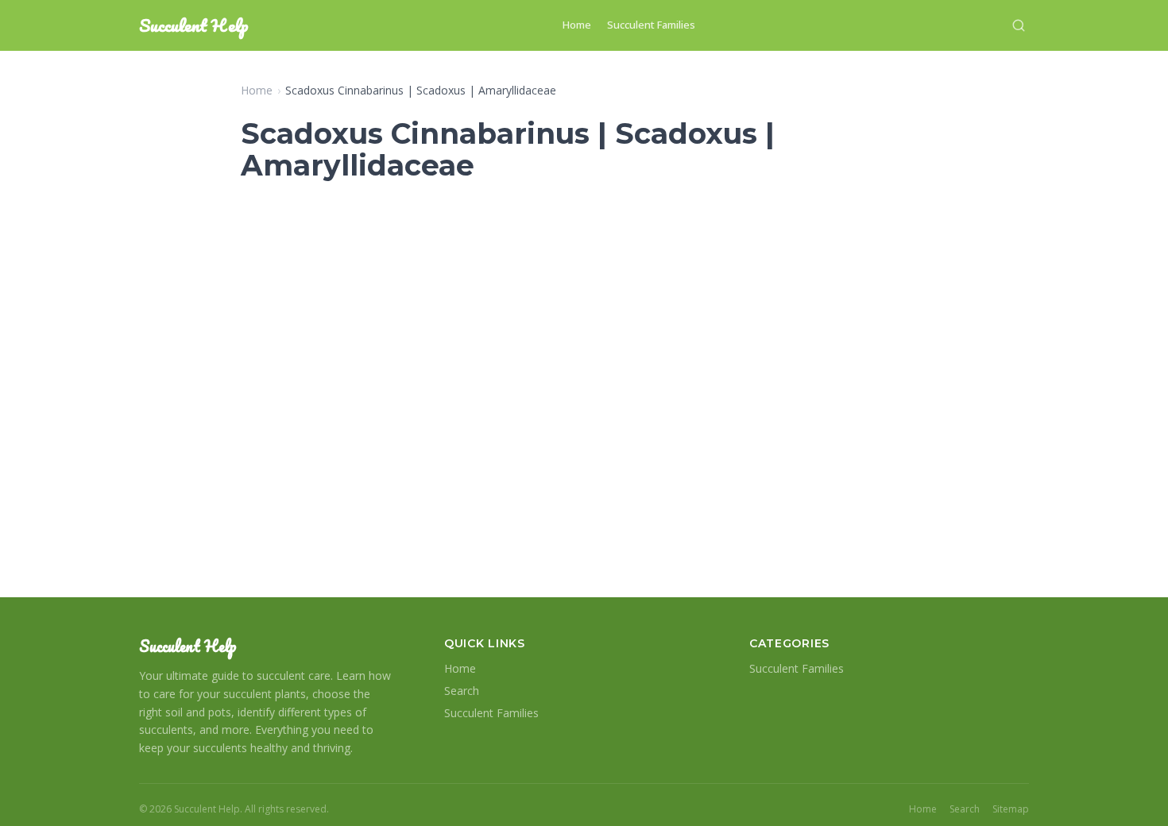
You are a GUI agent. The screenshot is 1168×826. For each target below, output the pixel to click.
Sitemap (1010, 809)
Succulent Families (651, 24)
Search (461, 690)
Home (577, 24)
